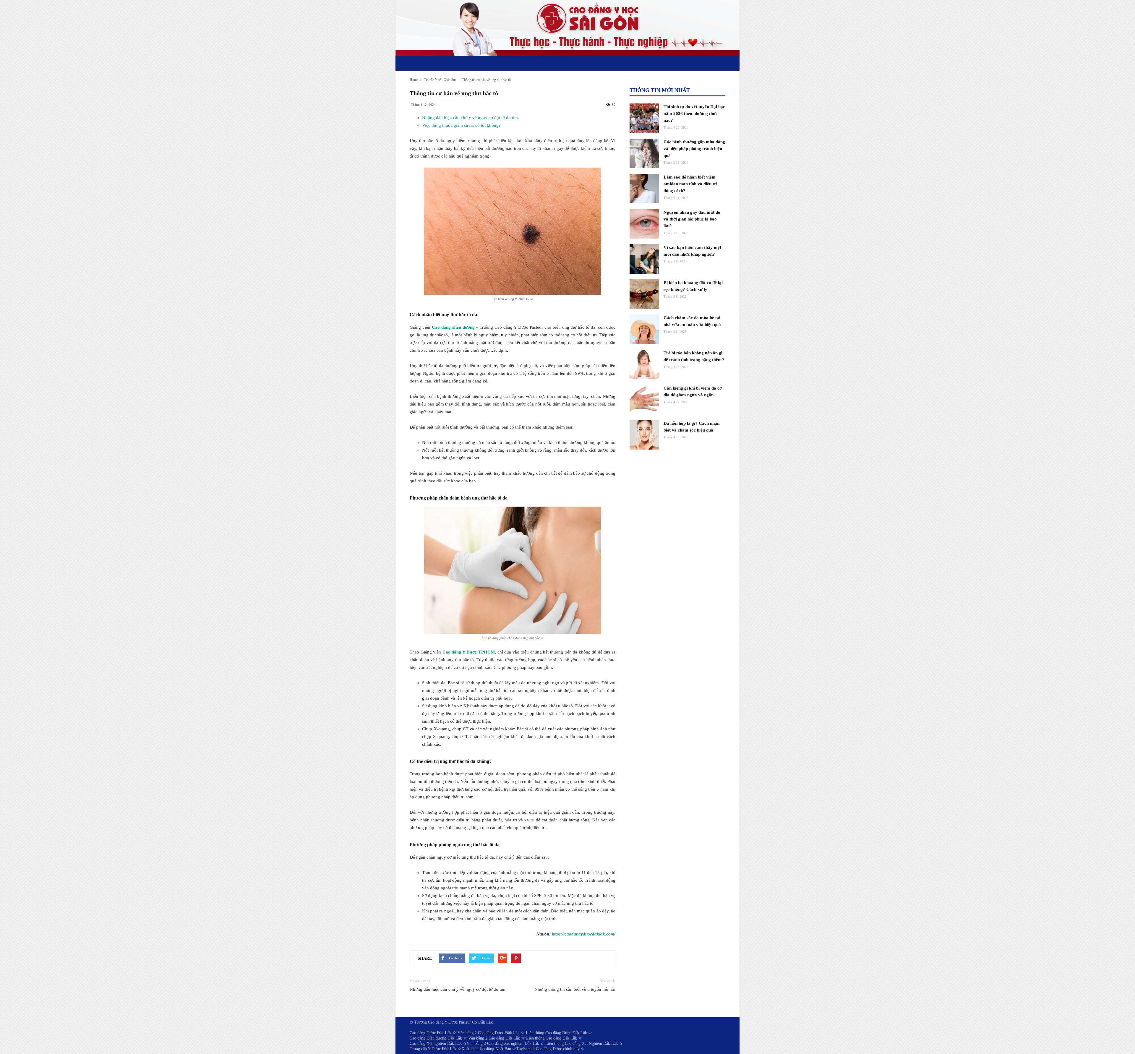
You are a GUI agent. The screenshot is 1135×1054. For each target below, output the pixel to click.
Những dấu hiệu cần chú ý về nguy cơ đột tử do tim (457, 989)
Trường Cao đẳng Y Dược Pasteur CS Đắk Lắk (453, 1022)
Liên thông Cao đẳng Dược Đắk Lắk (556, 1033)
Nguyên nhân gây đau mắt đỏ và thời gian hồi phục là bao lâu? (692, 219)
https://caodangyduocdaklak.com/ (583, 934)
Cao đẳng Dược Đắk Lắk (430, 1033)
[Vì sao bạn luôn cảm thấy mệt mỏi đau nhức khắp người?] (644, 259)
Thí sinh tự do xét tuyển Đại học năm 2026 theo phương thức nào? (694, 113)
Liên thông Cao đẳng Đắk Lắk (551, 1038)
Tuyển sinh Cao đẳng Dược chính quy (548, 1049)
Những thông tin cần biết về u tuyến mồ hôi (574, 989)
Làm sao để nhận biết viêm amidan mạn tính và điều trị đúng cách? (690, 184)
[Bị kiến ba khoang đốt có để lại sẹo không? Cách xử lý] (644, 294)
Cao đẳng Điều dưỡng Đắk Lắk (436, 1038)
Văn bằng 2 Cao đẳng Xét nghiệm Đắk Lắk (503, 1043)
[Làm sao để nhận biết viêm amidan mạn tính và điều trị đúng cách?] (644, 188)
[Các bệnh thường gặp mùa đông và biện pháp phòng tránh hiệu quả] (644, 153)
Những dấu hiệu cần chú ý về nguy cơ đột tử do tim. (470, 117)
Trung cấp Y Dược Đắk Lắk (433, 1049)
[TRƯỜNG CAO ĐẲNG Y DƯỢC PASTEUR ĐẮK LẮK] (567, 28)
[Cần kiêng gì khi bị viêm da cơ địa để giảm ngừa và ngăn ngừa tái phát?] (644, 399)
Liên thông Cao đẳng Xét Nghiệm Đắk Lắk (581, 1043)
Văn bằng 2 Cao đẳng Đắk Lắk (494, 1038)
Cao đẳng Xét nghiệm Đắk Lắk (436, 1043)
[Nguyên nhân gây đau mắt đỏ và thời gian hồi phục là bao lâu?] (644, 224)
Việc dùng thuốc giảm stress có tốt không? (461, 125)
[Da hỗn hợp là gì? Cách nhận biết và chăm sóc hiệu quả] (644, 435)
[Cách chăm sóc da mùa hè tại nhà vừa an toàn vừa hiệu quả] (644, 329)
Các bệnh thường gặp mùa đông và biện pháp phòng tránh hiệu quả (694, 149)
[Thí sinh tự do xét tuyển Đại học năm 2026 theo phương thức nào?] (644, 118)
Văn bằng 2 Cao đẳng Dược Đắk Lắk (489, 1033)
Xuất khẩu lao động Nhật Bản (486, 1049)
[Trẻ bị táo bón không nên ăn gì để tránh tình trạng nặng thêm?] (644, 364)
